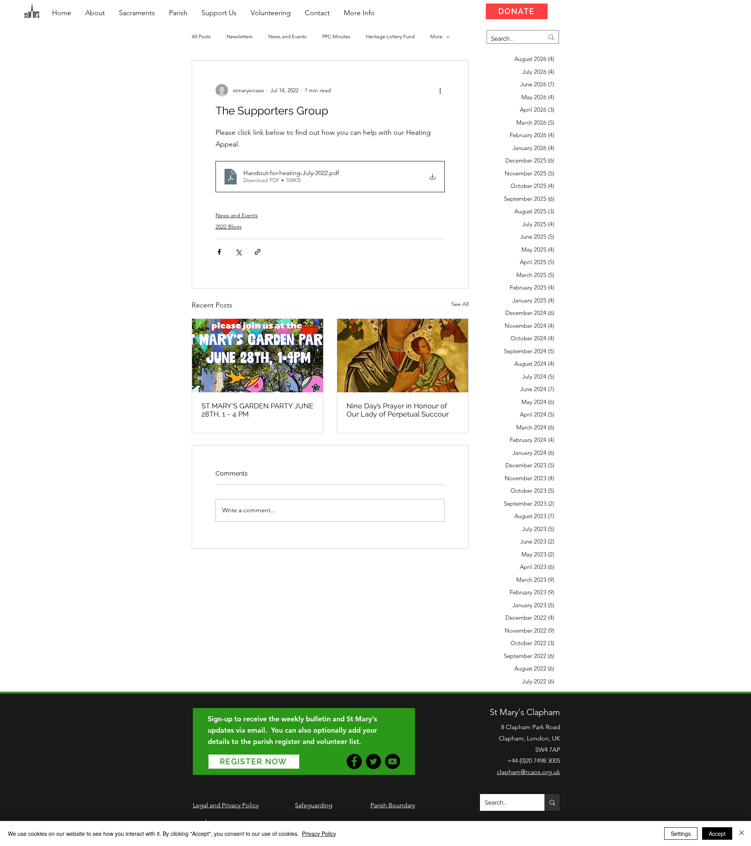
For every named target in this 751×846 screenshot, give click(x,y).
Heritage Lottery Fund (390, 36)
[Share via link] (257, 252)
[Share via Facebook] (219, 252)
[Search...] (552, 802)
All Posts (201, 36)
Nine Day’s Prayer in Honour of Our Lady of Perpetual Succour (398, 410)
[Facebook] (354, 761)
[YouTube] (392, 761)
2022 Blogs (229, 226)
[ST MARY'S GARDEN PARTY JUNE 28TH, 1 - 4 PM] (257, 355)
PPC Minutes (336, 36)
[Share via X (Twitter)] (238, 252)
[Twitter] (373, 761)
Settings (681, 833)
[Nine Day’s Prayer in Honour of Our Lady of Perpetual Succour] (402, 355)
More (436, 36)
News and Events (287, 36)
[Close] (741, 833)
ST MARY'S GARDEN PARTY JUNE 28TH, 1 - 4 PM (257, 410)
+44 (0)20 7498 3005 (533, 760)
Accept (717, 833)
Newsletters (239, 36)
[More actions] (440, 90)
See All (460, 304)
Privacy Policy (319, 833)
